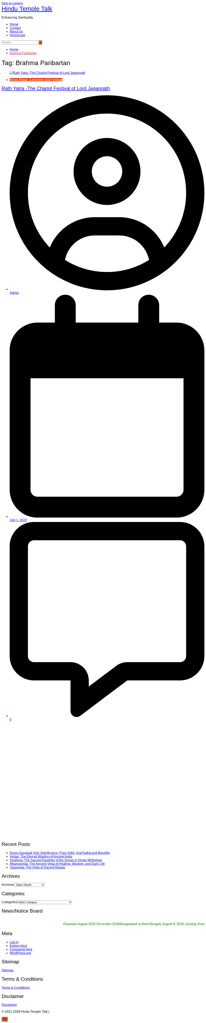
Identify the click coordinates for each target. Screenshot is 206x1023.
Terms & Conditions (16, 987)
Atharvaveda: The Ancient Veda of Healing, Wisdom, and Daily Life (57, 863)
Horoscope (17, 35)
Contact (15, 28)
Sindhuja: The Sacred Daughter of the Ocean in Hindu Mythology (56, 860)
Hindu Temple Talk (27, 8)
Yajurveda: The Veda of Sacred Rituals (37, 867)
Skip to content (12, 3)
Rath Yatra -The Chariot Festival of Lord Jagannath (56, 88)
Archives (8, 884)
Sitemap (7, 970)
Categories (9, 902)
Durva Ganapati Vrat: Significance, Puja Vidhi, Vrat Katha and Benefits (60, 853)
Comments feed (21, 949)
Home (14, 24)
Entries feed (18, 945)
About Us (16, 31)
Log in (14, 942)
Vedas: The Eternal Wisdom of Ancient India (41, 856)
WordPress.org (20, 953)
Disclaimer (9, 1004)
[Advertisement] (103, 753)
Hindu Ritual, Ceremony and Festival (36, 79)
